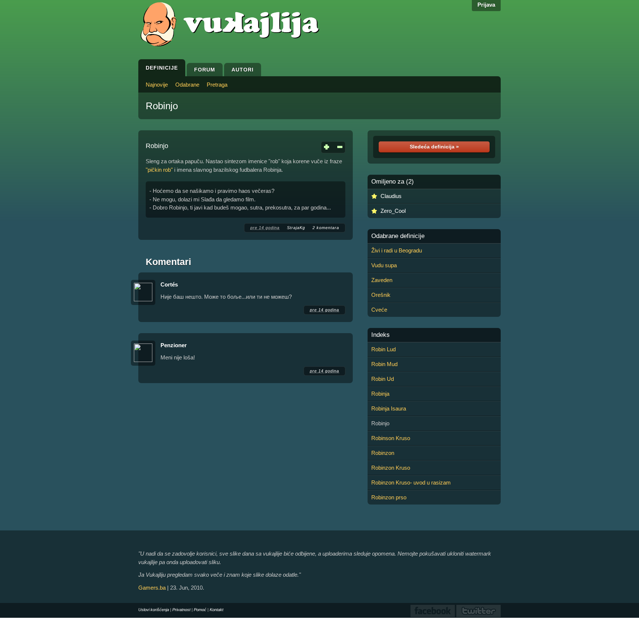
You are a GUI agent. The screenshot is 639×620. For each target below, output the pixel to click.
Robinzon (382, 453)
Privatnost (181, 609)
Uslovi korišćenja (153, 609)
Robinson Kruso (390, 438)
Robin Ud (382, 379)
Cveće (379, 309)
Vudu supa (384, 265)
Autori (242, 70)
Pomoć (200, 609)
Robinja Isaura (388, 408)
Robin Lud (383, 349)
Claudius (391, 196)
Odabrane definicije (398, 236)
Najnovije (157, 84)
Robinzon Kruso (390, 468)
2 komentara (325, 227)
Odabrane (187, 84)
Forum (204, 70)
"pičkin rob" (159, 170)
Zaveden (381, 280)
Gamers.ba (152, 587)
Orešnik (380, 295)
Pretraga (217, 84)
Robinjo (162, 105)
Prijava (486, 4)
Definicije (162, 68)
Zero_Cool (393, 211)
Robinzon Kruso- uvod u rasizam (411, 482)
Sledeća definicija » (434, 147)
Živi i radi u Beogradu (396, 250)
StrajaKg (296, 227)
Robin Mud (384, 364)
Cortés (169, 284)
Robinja (380, 394)
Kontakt (216, 609)
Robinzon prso (388, 497)
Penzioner (173, 345)
